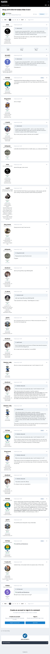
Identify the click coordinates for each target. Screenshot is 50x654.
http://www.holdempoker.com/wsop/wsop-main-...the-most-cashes (28, 392)
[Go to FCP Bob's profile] (3, 14)
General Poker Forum (16, 14)
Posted (18, 24)
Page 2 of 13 (30, 19)
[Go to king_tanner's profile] (7, 231)
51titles (7, 585)
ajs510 (7, 317)
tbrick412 (7, 55)
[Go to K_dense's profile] (7, 298)
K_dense (7, 291)
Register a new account (15, 622)
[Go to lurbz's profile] (7, 31)
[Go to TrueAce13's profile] (7, 568)
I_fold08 (7, 122)
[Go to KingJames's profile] (7, 105)
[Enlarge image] (21, 543)
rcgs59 (7, 188)
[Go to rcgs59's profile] (7, 196)
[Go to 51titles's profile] (7, 592)
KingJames (7, 98)
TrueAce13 (7, 562)
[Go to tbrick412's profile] (7, 62)
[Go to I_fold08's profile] (7, 129)
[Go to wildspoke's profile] (7, 152)
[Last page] (25, 20)
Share (35, 14)
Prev (5, 19)
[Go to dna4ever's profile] (7, 274)
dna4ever (7, 268)
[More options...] (46, 25)
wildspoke (7, 146)
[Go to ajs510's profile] (7, 324)
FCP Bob (9, 13)
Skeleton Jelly (7, 362)
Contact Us (25, 652)
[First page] (3, 20)
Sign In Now (35, 622)
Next (22, 19)
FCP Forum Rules (6, 642)
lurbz (7, 24)
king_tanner (7, 224)
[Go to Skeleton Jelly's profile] (7, 369)
